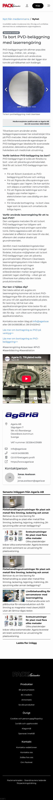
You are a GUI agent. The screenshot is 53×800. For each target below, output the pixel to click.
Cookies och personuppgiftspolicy (26, 718)
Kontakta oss (26, 752)
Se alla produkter (26, 705)
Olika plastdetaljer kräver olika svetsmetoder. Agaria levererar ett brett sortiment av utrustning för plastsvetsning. (26, 541)
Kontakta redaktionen (26, 747)
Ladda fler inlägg (26, 643)
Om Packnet (26, 762)
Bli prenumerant (26, 690)
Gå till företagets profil (23, 457)
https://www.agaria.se (22, 462)
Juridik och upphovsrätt (26, 723)
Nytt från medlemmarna (16, 19)
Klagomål (26, 728)
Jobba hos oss (26, 757)
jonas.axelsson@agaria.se (31, 481)
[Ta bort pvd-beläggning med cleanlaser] (26, 89)
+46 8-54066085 (20, 453)
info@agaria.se (41, 321)
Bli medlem (26, 695)
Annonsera (26, 700)
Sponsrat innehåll (26, 733)
